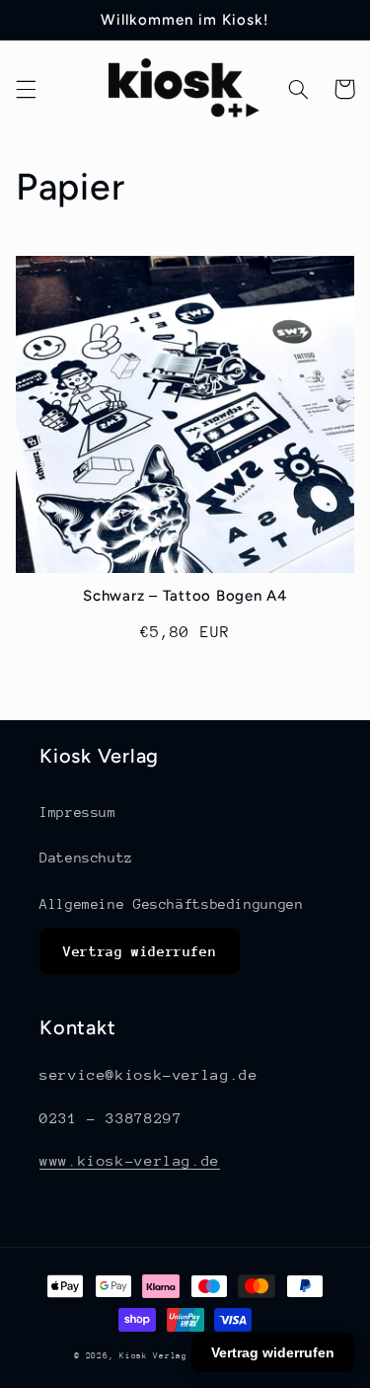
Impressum (77, 812)
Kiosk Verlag (153, 1355)
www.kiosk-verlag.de (129, 1160)
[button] (25, 89)
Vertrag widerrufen (139, 951)
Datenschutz (86, 857)
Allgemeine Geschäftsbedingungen (171, 904)
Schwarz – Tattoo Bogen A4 (185, 596)
